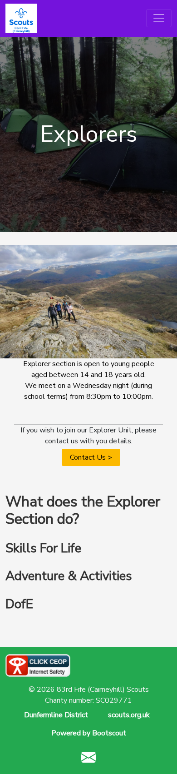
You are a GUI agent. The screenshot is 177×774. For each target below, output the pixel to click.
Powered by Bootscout (88, 733)
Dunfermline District (56, 715)
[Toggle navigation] (159, 18)
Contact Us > (91, 457)
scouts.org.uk (129, 715)
